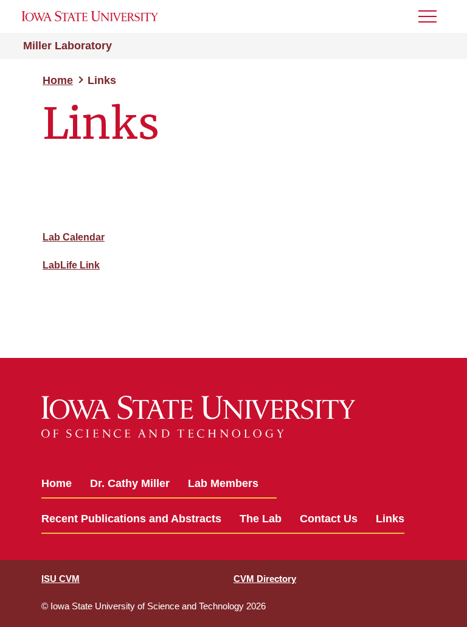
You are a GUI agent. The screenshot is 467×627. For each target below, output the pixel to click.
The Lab (261, 519)
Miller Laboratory (67, 46)
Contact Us (329, 519)
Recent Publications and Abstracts (131, 519)
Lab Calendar (74, 237)
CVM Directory (265, 578)
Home (58, 80)
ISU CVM (60, 578)
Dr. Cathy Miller (130, 483)
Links (390, 519)
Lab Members (223, 483)
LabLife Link (71, 265)
